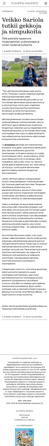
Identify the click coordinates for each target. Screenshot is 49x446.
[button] (45, 3)
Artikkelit (7, 11)
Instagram (24, 415)
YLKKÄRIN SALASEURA (24, 420)
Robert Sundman (12, 51)
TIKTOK (24, 417)
